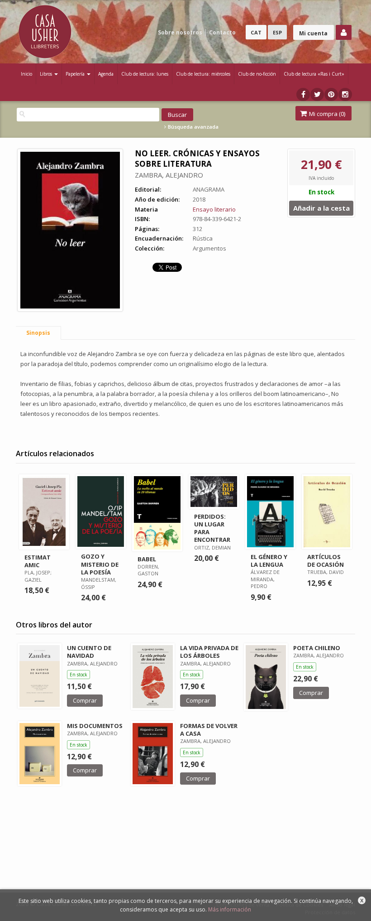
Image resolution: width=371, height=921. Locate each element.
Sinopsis (38, 333)
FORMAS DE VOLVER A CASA (209, 730)
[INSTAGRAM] (345, 94)
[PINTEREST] (331, 94)
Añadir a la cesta (321, 207)
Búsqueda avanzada (192, 127)
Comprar (85, 700)
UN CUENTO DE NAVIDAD (89, 652)
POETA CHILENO (316, 648)
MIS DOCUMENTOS (95, 726)
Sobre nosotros (180, 32)
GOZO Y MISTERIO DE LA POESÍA (100, 564)
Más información (229, 909)
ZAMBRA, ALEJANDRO (169, 174)
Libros (46, 74)
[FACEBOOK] (303, 94)
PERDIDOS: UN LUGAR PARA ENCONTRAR (212, 528)
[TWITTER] (317, 94)
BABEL (147, 559)
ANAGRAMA (208, 189)
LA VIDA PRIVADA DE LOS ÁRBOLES (209, 652)
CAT (256, 32)
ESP (277, 32)
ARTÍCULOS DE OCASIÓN (325, 561)
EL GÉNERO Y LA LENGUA (269, 561)
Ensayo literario (214, 209)
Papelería (76, 74)
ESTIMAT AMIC (37, 561)
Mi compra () (326, 114)
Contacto (222, 32)
